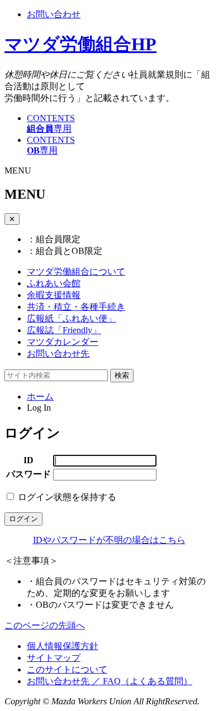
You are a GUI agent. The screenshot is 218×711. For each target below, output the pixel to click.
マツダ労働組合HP (80, 44)
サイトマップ (53, 657)
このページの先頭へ (44, 625)
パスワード (28, 474)
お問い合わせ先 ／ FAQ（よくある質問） (109, 681)
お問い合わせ (53, 14)
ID (28, 460)
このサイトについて (67, 669)
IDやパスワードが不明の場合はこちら (109, 540)
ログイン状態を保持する (67, 497)
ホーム (40, 396)
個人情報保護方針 (62, 646)
